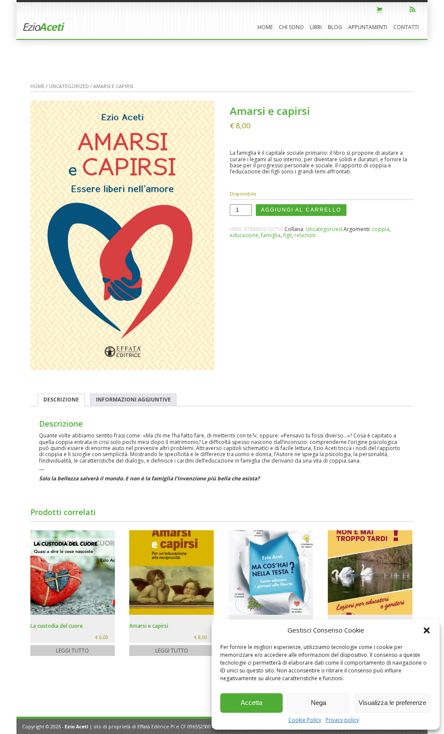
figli (287, 235)
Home (265, 27)
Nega (318, 702)
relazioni (305, 235)
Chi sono (291, 27)
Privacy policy (342, 720)
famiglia (271, 235)
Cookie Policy (304, 720)
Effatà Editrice (153, 726)
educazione (244, 235)
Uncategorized (69, 86)
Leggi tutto (72, 650)
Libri (316, 27)
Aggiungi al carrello (301, 210)
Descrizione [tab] (61, 399)
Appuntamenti (367, 27)
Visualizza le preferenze (392, 702)
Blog (335, 27)
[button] (426, 630)
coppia (380, 229)
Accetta (251, 702)
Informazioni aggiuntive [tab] (133, 399)
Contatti (406, 27)
